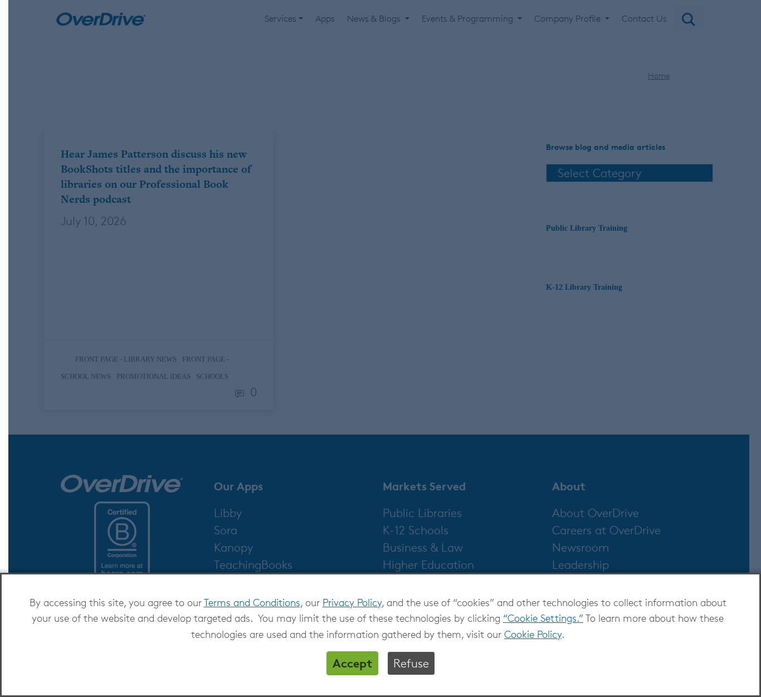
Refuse (411, 663)
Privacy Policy (352, 602)
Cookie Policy (533, 634)
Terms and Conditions (252, 602)
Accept (352, 663)
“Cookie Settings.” (543, 618)
